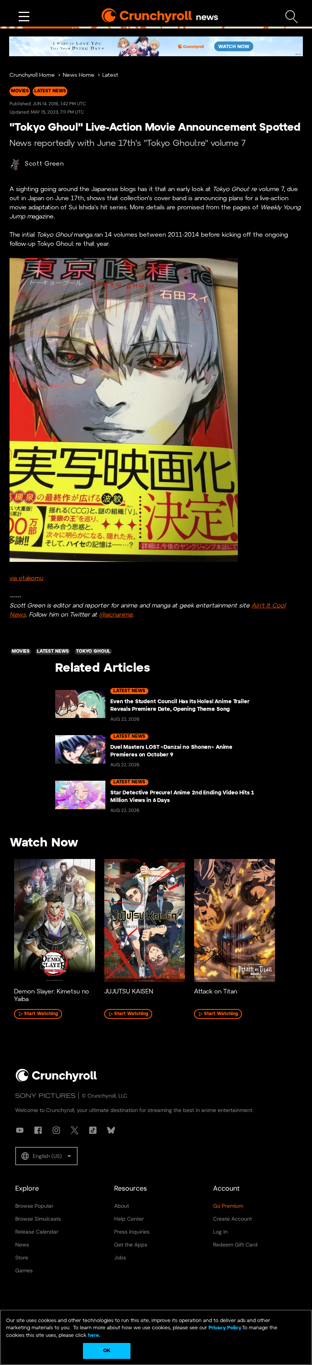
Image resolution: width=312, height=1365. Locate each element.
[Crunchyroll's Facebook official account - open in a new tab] (38, 1130)
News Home (78, 75)
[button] (46, 1156)
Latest (110, 75)
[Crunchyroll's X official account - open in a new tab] (74, 1130)
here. (93, 1335)
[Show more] (24, 17)
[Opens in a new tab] (156, 46)
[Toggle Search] (291, 17)
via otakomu (26, 578)
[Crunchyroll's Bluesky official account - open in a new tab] (111, 1130)
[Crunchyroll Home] (56, 1080)
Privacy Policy (225, 1327)
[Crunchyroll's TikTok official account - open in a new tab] (93, 1130)
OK (106, 1350)
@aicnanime (116, 615)
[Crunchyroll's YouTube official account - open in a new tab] (20, 1130)
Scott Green (44, 164)
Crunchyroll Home (32, 75)
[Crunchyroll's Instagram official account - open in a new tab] (56, 1130)
